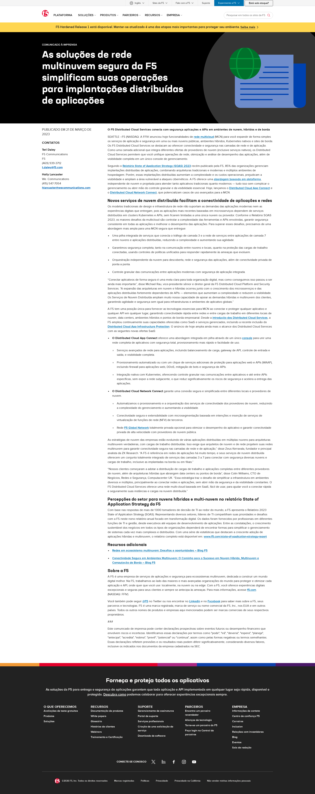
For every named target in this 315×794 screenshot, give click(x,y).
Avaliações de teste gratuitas (61, 711)
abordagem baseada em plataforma (237, 179)
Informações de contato (246, 711)
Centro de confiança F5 (246, 716)
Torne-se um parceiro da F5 (201, 725)
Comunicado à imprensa (59, 44)
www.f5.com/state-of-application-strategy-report (235, 536)
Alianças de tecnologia (198, 720)
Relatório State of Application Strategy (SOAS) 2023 (157, 166)
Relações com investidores (248, 732)
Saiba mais (247, 27)
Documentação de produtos (107, 711)
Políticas (145, 780)
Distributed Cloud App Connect (249, 188)
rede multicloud (204, 137)
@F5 (145, 601)
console (247, 338)
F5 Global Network (136, 427)
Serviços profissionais (151, 721)
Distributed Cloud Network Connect (133, 192)
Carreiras (237, 721)
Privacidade (162, 780)
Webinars (96, 732)
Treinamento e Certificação (107, 737)
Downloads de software (152, 735)
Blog (234, 737)
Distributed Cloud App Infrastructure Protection (138, 326)
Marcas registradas (124, 780)
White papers (98, 716)
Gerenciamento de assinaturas (156, 711)
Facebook (214, 601)
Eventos (237, 742)
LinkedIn (194, 601)
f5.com (251, 590)
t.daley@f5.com (52, 167)
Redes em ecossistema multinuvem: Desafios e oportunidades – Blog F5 (160, 550)
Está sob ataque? (259, 3)
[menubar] (157, 3)
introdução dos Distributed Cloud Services (240, 317)
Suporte (206, 3)
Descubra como (114, 694)
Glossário (96, 721)
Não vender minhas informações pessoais (229, 780)
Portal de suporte (148, 716)
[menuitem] (137, 3)
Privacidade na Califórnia (187, 780)
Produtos (49, 716)
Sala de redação (241, 747)
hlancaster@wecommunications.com (66, 187)
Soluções (49, 721)
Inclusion (237, 726)
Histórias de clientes (103, 726)
